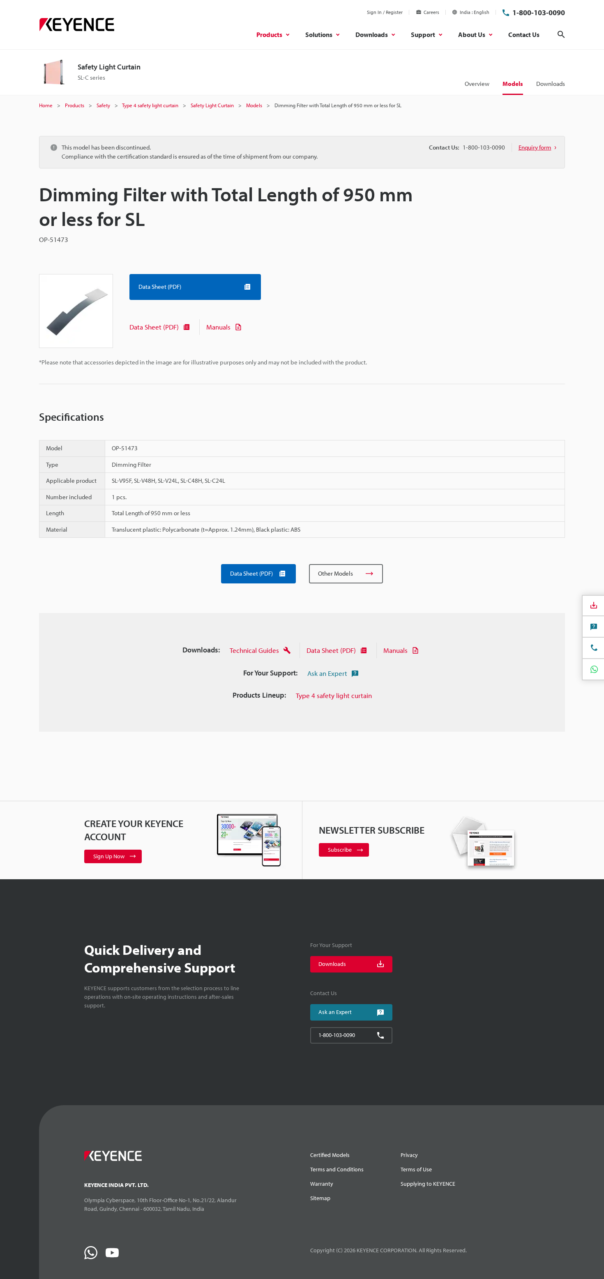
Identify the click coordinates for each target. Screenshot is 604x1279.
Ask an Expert (327, 673)
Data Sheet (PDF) (154, 327)
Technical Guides (254, 650)
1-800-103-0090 (538, 12)
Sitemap (320, 1198)
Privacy (409, 1155)
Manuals (218, 327)
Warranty (321, 1183)
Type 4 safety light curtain (334, 695)
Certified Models (330, 1155)
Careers (431, 12)
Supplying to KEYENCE (428, 1183)
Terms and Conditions (337, 1169)
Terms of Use (416, 1169)
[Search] (561, 34)
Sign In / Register (385, 12)
